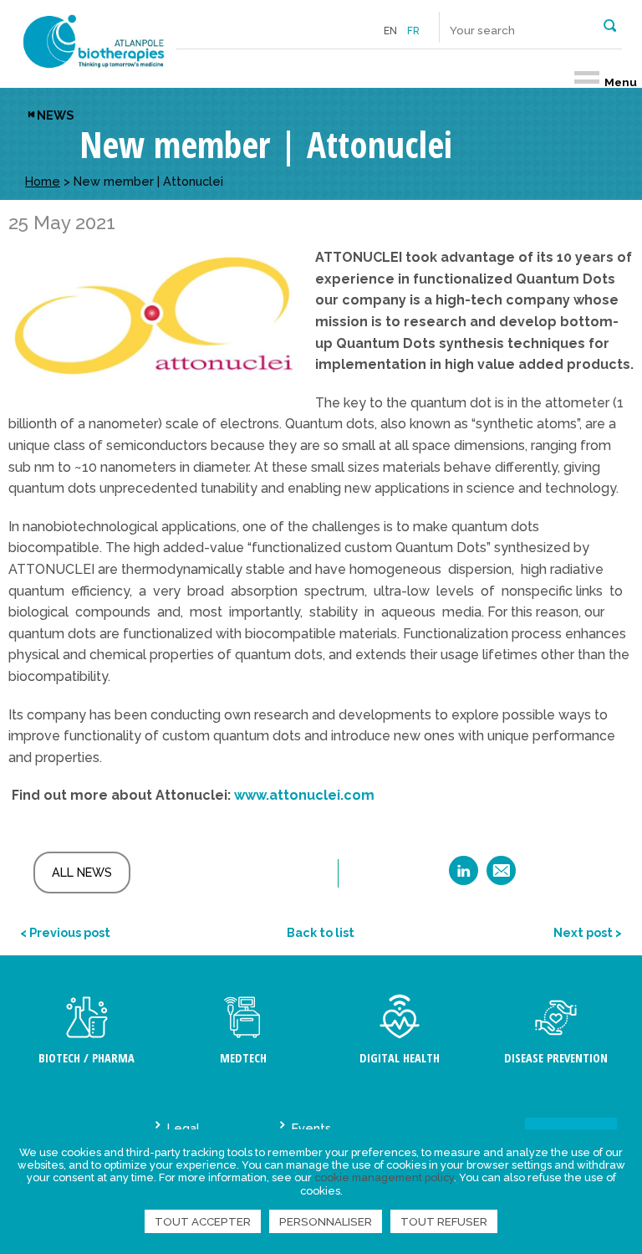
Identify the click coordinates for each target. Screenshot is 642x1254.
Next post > (587, 932)
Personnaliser (325, 1221)
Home (42, 181)
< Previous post (65, 932)
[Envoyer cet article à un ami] (501, 876)
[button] (610, 24)
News (55, 115)
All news (82, 872)
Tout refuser (443, 1221)
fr (413, 31)
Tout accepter (203, 1221)
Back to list (320, 932)
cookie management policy (384, 1177)
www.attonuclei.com (304, 795)
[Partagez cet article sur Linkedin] (463, 876)
